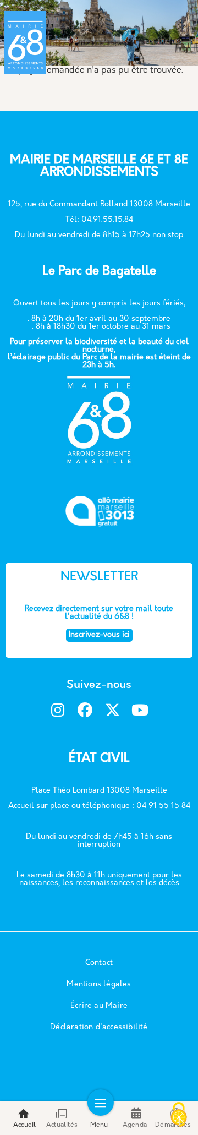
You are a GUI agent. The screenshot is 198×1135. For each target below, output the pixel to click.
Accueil (24, 1125)
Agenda (135, 1125)
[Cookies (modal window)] (179, 1115)
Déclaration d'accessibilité (98, 1027)
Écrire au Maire (99, 1006)
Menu (99, 1125)
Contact (99, 963)
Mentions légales (99, 984)
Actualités (62, 1125)
